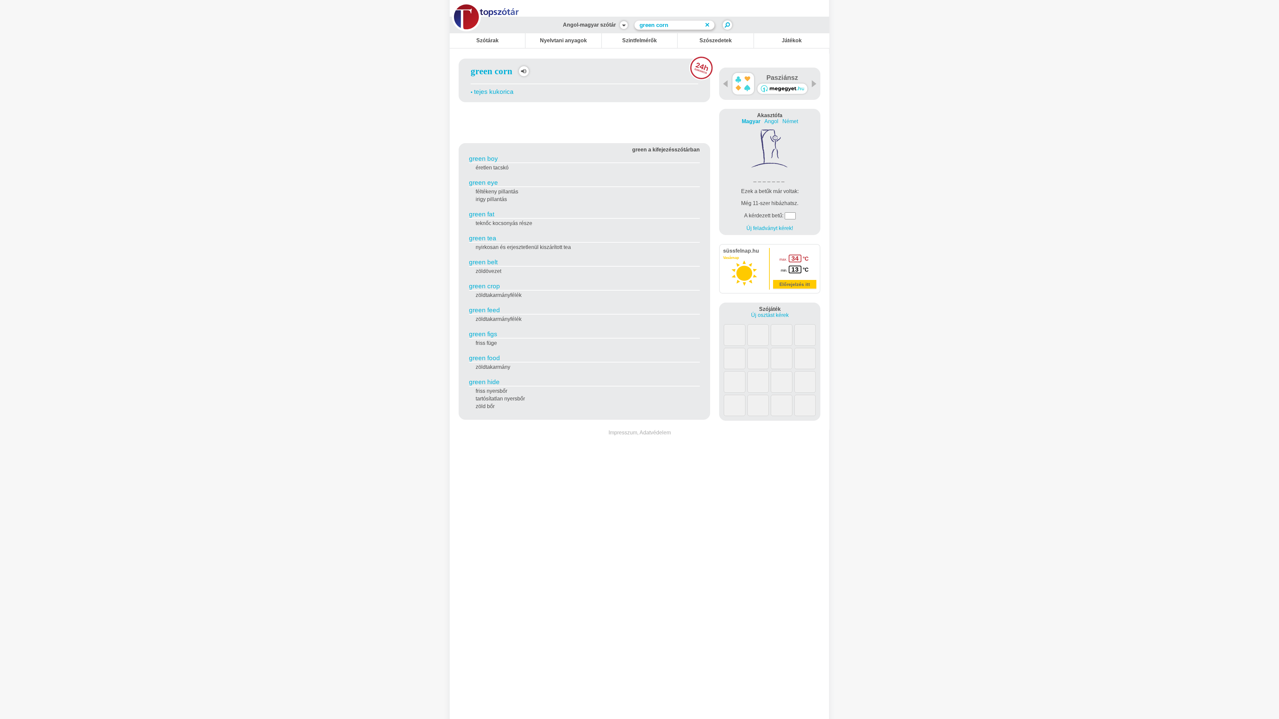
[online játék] (782, 89)
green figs (483, 334)
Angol (771, 121)
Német (790, 121)
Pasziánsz (782, 77)
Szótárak (487, 40)
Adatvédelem (655, 432)
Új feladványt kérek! (769, 228)
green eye (483, 182)
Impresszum (623, 432)
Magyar (751, 121)
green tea (482, 238)
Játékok (792, 40)
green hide (484, 381)
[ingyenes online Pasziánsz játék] (743, 84)
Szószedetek (715, 40)
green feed (484, 310)
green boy (483, 158)
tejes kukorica (494, 91)
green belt (483, 262)
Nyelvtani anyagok (563, 40)
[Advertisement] (584, 121)
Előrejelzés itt (794, 284)
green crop (484, 286)
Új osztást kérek (770, 315)
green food (484, 358)
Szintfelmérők (639, 40)
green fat (481, 214)
